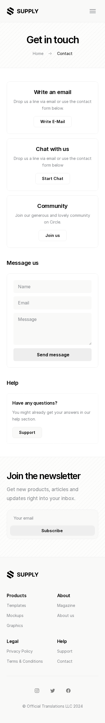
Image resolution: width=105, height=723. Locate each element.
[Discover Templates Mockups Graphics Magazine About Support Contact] (52, 11)
